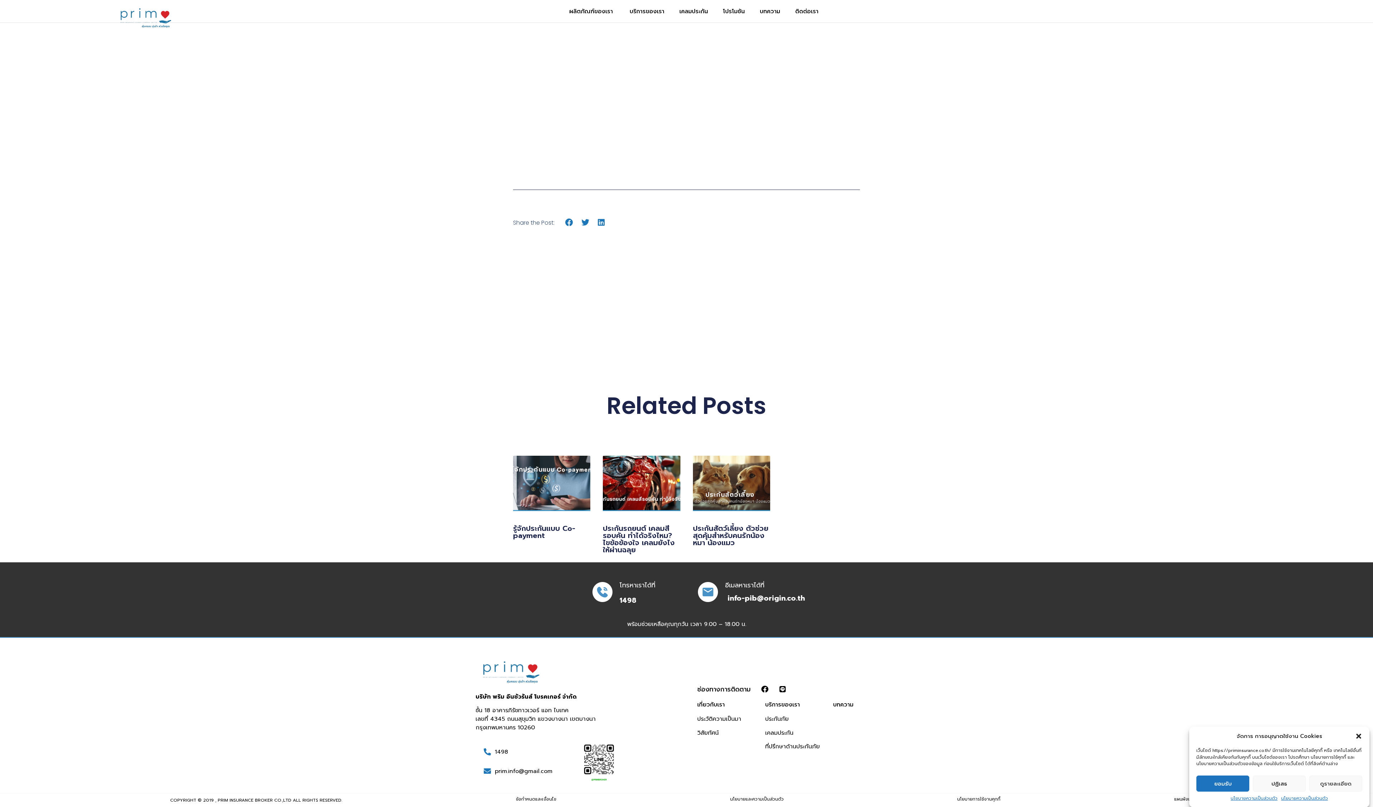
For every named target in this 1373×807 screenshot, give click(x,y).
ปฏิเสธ (1279, 784)
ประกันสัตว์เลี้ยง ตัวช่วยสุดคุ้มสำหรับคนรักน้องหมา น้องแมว (730, 535)
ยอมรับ (1223, 784)
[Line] (783, 689)
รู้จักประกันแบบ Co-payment (544, 532)
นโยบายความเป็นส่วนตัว (1254, 798)
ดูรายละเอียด (1336, 784)
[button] (1358, 736)
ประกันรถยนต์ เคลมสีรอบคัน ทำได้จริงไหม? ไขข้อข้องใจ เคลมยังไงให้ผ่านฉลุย (639, 539)
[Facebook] (765, 689)
